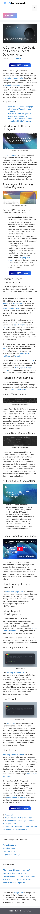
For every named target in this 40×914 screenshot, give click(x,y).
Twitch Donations (9, 845)
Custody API (10, 723)
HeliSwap (6, 356)
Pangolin (17, 356)
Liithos (5, 370)
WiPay (17, 368)
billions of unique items (11, 308)
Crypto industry (11, 818)
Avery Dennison (18, 303)
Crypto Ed (9, 815)
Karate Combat (26, 368)
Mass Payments (9, 848)
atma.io (5, 303)
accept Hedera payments (15, 798)
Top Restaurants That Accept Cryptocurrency (19, 876)
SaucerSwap (24, 353)
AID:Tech (30, 361)
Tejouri (5, 327)
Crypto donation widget (11, 854)
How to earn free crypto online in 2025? (17, 879)
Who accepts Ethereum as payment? (16, 870)
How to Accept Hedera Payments (20, 118)
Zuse (5, 349)
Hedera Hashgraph (10, 155)
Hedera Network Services (17, 116)
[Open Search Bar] (29, 8)
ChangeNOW (18, 893)
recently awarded (20, 325)
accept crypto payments (14, 78)
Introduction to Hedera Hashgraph (20, 107)
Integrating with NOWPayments (19, 121)
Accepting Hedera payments (13, 755)
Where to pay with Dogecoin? (14, 883)
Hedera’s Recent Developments (19, 114)
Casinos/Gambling (9, 851)
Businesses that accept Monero (14, 873)
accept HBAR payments (13, 85)
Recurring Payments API (15, 673)
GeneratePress (27, 911)
